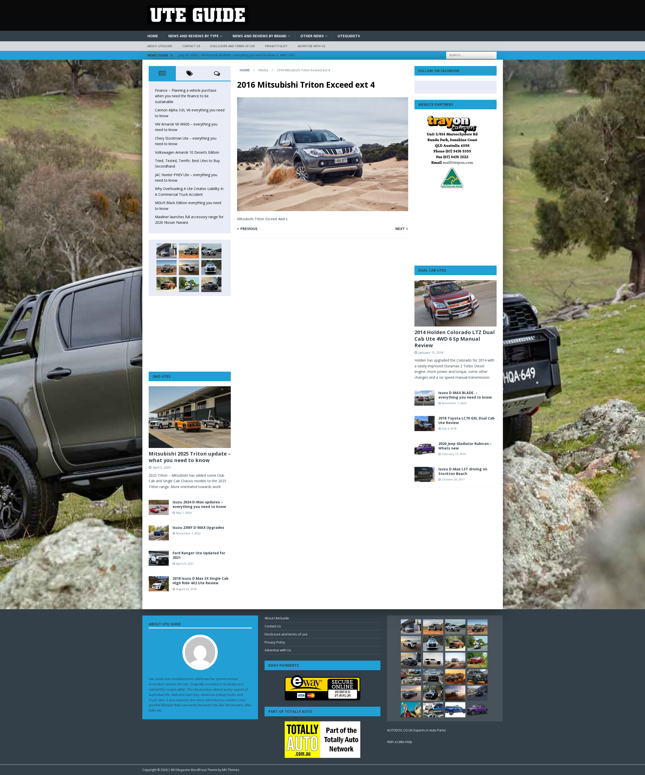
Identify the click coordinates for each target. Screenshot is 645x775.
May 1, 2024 (183, 512)
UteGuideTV (349, 36)
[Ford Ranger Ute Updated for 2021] (159, 558)
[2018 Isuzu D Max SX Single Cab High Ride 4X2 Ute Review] (159, 583)
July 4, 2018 (449, 428)
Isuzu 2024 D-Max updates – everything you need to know (199, 504)
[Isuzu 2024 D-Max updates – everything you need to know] (159, 507)
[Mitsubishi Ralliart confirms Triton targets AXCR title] (477, 660)
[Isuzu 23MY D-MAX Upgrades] (159, 532)
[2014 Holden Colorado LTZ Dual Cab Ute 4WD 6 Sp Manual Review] (455, 303)
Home (152, 36)
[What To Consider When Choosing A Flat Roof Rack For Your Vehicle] (433, 709)
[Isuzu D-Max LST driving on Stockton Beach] (424, 474)
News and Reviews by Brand (259, 36)
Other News (312, 36)
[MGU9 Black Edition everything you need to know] (211, 284)
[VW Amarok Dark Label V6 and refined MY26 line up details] (477, 693)
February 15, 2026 (454, 454)
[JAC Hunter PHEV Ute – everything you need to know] (166, 284)
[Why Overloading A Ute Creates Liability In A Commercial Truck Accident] (189, 284)
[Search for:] (471, 54)
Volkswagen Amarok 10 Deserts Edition (187, 152)
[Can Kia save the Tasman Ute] (477, 676)
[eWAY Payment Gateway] (322, 698)
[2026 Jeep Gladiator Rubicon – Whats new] (424, 449)
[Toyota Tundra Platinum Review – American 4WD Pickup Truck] (411, 693)
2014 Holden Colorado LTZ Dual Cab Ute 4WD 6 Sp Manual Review (454, 339)
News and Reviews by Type (193, 36)
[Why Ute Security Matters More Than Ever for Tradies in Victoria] (411, 709)
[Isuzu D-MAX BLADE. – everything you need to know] (424, 398)
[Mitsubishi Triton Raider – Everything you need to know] (455, 693)
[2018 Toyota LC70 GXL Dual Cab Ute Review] (424, 423)
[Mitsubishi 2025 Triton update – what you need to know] (190, 417)
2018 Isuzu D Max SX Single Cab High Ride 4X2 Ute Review (201, 580)
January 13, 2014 (430, 352)
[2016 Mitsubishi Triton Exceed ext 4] (322, 208)
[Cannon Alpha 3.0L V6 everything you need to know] (189, 251)
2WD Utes (161, 376)
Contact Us (191, 46)
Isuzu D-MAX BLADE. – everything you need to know (465, 395)
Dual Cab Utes (432, 270)
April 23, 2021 (185, 563)
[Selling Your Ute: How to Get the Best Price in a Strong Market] (411, 676)
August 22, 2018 (186, 589)
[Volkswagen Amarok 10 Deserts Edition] (189, 267)
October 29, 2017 (453, 479)
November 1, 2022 (188, 533)
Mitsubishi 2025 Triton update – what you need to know (190, 457)
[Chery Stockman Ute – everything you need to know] (166, 267)
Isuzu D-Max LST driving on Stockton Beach (462, 471)
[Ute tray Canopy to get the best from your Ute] (455, 709)
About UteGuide (159, 46)
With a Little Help (399, 741)
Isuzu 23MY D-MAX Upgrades (198, 527)
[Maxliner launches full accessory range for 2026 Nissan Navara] (433, 660)
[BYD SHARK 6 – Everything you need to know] (433, 693)
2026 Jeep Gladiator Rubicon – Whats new (465, 445)
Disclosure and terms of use (232, 46)
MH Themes (230, 770)
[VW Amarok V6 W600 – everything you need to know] (211, 251)
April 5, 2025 (162, 467)
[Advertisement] (190, 333)
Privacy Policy (276, 46)
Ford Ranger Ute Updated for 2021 (199, 555)
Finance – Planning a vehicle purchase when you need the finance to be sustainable (185, 96)
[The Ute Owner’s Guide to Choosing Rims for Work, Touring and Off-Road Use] (455, 660)
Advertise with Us (311, 46)
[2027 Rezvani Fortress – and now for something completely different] (433, 676)
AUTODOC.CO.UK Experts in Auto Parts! (416, 730)
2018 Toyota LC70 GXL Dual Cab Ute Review (466, 420)
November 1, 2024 (454, 403)
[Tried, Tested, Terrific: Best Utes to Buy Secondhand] (211, 267)
